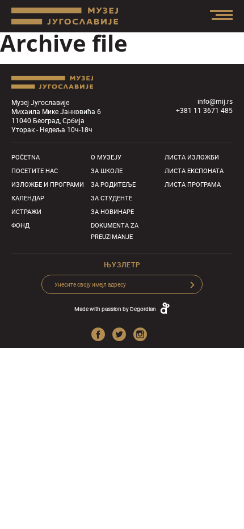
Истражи (26, 211)
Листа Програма (193, 184)
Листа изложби (192, 157)
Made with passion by (115, 309)
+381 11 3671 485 (204, 110)
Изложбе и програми (47, 184)
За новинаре (112, 211)
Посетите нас (34, 170)
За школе (107, 170)
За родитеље (113, 184)
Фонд (20, 225)
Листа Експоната (194, 170)
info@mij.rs (215, 101)
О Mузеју (106, 157)
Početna (25, 157)
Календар (27, 198)
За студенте (111, 198)
